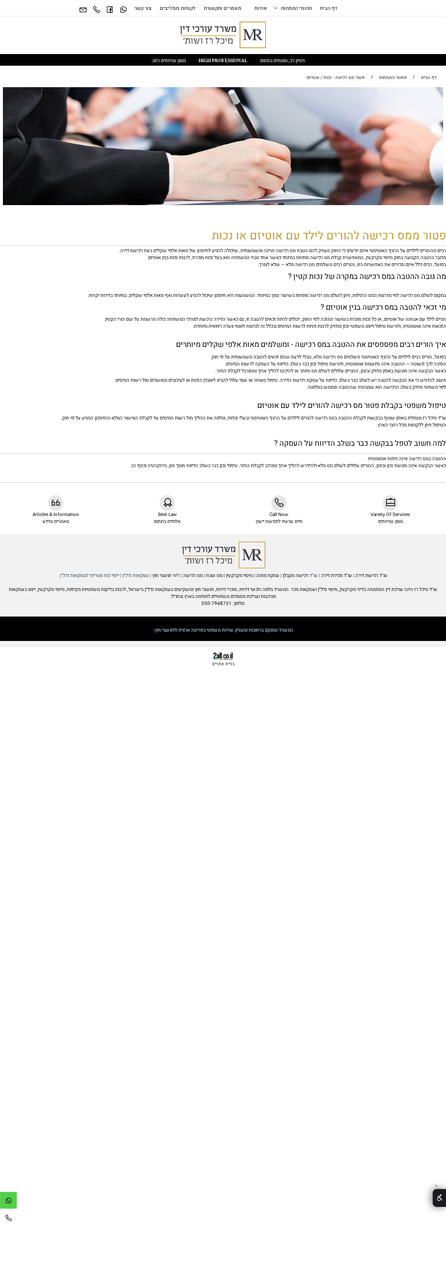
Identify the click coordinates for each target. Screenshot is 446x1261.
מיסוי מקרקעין (239, 575)
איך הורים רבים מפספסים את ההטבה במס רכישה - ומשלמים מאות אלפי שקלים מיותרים (310, 344)
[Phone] (96, 10)
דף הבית (328, 9)
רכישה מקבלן (295, 575)
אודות (260, 9)
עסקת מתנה (267, 575)
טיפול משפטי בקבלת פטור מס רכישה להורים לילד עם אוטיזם (351, 405)
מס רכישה (193, 575)
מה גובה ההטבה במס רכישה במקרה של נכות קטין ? (367, 276)
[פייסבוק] (109, 10)
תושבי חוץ (161, 575)
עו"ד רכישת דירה (370, 575)
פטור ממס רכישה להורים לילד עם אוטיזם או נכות (329, 235)
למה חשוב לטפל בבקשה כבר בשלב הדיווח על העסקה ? (360, 443)
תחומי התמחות (296, 9)
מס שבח (214, 575)
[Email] (83, 10)
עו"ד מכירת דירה (336, 575)
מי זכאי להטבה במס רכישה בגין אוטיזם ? (383, 307)
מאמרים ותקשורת (223, 9)
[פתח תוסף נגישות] (439, 1198)
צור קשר (143, 9)
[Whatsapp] (123, 10)
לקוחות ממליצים (178, 9)
